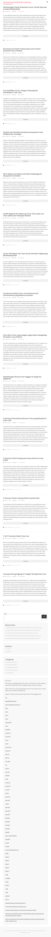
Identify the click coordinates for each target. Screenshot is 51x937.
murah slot (7, 750)
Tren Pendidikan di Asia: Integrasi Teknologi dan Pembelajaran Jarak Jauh (20, 91)
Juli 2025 (8, 648)
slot (6, 697)
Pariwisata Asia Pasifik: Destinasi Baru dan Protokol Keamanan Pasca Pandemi (21, 50)
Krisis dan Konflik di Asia (15, 449)
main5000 (7, 878)
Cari (5, 613)
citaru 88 (7, 789)
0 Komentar (21, 11)
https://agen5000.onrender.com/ (12, 704)
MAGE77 (7, 857)
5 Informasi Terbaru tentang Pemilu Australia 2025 (21, 498)
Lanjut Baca (25, 36)
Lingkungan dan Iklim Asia (16, 489)
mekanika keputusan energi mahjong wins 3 (15, 903)
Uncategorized (13, 40)
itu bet (6, 740)
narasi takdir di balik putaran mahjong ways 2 (15, 906)
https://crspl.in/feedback (11, 835)
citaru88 (7, 846)
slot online (35, 694)
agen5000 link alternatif (10, 701)
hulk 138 (7, 754)
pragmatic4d (8, 722)
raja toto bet (8, 747)
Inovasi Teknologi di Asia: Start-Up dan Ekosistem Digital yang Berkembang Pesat (25, 254)
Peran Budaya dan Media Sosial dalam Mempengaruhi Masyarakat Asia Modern (22, 175)
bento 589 (7, 797)
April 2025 (9, 651)
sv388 (6, 779)
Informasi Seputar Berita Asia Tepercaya (17, 2)
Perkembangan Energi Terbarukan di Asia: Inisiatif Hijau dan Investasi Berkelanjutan (25, 8)
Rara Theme (43, 930)
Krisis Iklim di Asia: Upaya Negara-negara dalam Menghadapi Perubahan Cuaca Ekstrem (25, 336)
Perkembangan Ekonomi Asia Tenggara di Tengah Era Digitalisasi (22, 378)
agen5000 (7, 729)
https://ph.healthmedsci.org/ (12, 850)
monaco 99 (7, 733)
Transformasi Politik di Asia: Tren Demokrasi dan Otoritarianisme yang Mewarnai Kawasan (20, 294)
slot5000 (7, 775)
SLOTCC (7, 899)
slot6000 (7, 832)
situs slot (7, 772)
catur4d (7, 843)
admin (15, 11)
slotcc (6, 708)
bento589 (7, 807)
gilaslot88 (7, 839)
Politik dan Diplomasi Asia (15, 527)
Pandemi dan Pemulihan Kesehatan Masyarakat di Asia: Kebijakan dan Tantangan (23, 133)
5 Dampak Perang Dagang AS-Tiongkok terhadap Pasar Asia (24, 574)
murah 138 (7, 782)
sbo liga (7, 768)
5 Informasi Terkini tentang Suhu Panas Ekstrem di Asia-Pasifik (23, 459)
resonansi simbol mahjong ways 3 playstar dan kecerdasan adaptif (20, 910)
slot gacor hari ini (17, 683)
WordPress (28, 932)
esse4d (7, 793)
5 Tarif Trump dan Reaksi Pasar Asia (16, 536)
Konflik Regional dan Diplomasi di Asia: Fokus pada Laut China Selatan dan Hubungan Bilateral (23, 215)
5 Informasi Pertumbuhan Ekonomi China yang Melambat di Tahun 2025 (24, 419)
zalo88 (6, 853)
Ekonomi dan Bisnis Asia (15, 284)
